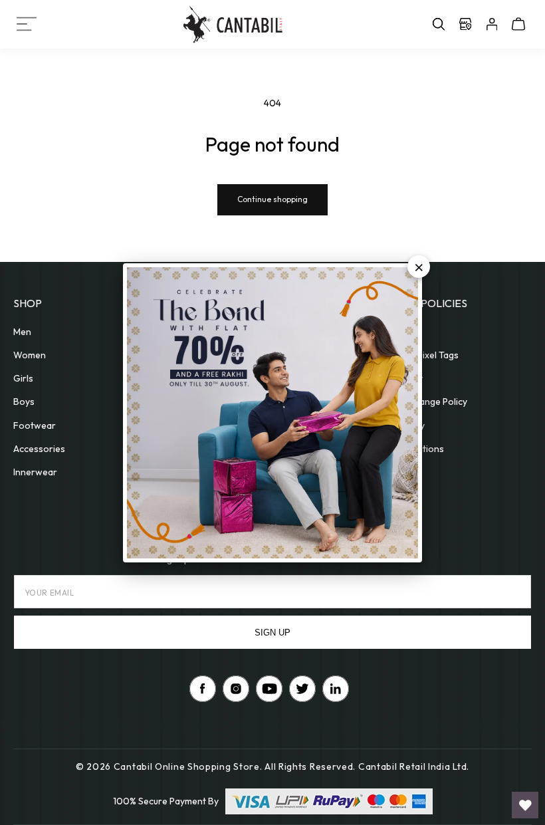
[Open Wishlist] (525, 805)
